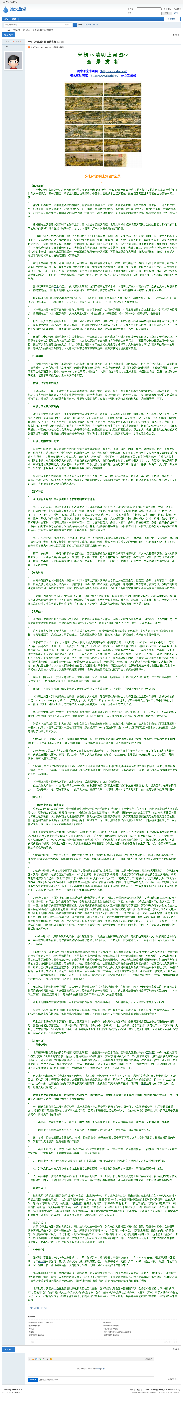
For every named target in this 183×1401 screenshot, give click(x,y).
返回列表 (176, 35)
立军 (6, 47)
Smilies (50, 1358)
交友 (90, 25)
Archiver (145, 1390)
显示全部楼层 (58, 47)
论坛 (6, 19)
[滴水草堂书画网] (16, 9)
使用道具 (167, 1342)
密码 (129, 13)
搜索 (66, 25)
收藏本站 (13, 2)
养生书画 (107, 1322)
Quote (43, 1358)
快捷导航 (171, 19)
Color (33, 1358)
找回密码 (177, 9)
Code (47, 1358)
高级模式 (148, 1359)
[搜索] (75, 25)
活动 (85, 25)
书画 (31, 1308)
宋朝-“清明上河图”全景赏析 (43, 30)
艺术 (45, 1308)
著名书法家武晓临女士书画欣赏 (41, 1322)
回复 (32, 1342)
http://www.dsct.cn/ (113, 71)
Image (36, 1358)
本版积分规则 (173, 1379)
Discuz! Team (15, 1392)
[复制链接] (60, 42)
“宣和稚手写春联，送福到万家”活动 (117, 1332)
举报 (175, 1342)
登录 (98, 1369)
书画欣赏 (16, 30)
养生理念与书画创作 (111, 1326)
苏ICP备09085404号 (172, 1390)
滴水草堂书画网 (3, 30)
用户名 (130, 9)
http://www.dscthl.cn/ (104, 75)
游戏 (14, 19)
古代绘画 (26, 30)
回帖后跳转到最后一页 (49, 1380)
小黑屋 (131, 1390)
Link (40, 1358)
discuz (95, 25)
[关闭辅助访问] (177, 2)
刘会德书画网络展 (111, 1329)
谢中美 (31, 1329)
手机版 (138, 1390)
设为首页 (5, 2)
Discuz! (15, 1390)
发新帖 (7, 35)
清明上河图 (38, 1308)
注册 (176, 13)
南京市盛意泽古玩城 (36, 1335)
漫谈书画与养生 (35, 1326)
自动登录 (167, 9)
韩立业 (31, 1332)
